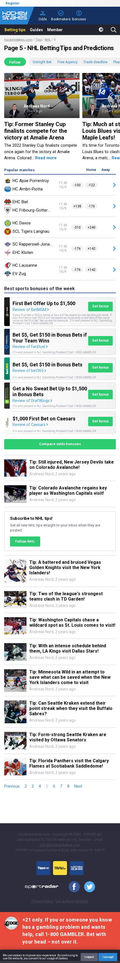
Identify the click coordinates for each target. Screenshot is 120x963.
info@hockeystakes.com (60, 845)
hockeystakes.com (18, 39)
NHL (48, 39)
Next (78, 786)
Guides (36, 30)
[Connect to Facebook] (72, 887)
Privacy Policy (42, 901)
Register (13, 3)
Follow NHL (25, 541)
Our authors (65, 901)
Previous (12, 786)
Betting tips (15, 30)
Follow (15, 62)
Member (55, 30)
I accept (108, 957)
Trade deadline (95, 62)
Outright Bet (42, 62)
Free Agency (67, 62)
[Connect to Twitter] (87, 887)
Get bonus (100, 306)
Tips (38, 39)
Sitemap (81, 901)
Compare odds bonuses (60, 444)
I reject (89, 957)
